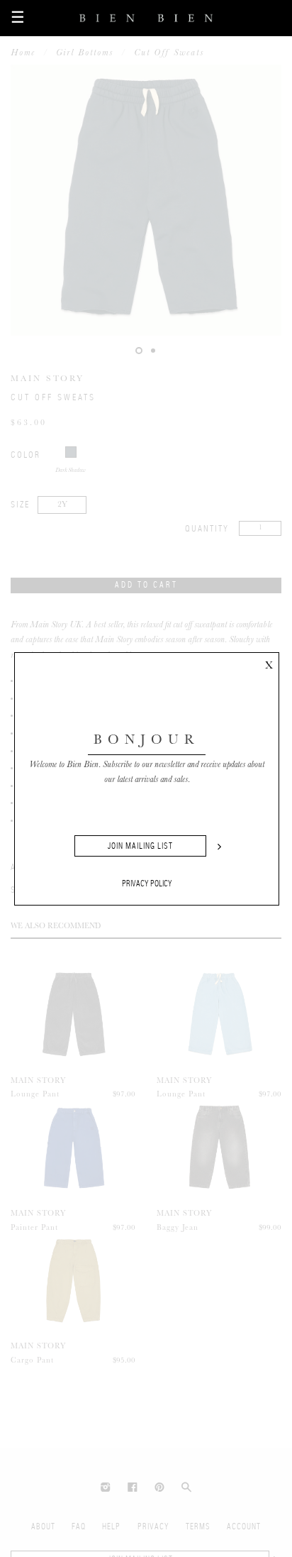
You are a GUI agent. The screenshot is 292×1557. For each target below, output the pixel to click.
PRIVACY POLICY (147, 883)
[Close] (268, 663)
